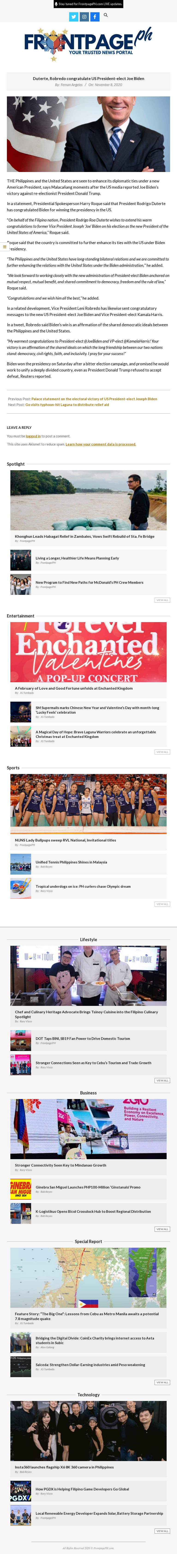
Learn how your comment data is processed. (101, 444)
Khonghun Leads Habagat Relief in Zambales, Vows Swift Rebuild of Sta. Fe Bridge (84, 536)
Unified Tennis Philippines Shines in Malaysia (71, 862)
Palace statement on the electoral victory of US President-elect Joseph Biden (94, 399)
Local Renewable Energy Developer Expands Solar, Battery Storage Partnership (99, 1513)
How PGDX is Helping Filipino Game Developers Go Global (82, 1489)
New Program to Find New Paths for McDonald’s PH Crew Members (89, 582)
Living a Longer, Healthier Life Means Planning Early (77, 558)
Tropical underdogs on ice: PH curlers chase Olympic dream (83, 886)
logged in (33, 436)
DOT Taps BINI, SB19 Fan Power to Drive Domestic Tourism (83, 1038)
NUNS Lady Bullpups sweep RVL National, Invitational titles (65, 840)
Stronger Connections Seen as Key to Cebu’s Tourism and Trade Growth (93, 1063)
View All (162, 600)
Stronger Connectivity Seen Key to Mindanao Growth (60, 1165)
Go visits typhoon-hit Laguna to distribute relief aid (67, 404)
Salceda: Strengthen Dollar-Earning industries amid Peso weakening (90, 1365)
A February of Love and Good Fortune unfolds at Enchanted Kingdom (74, 688)
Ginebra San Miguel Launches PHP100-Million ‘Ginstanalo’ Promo (88, 1187)
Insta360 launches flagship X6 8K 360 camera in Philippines (64, 1467)
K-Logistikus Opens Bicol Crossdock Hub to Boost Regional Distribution (93, 1211)
